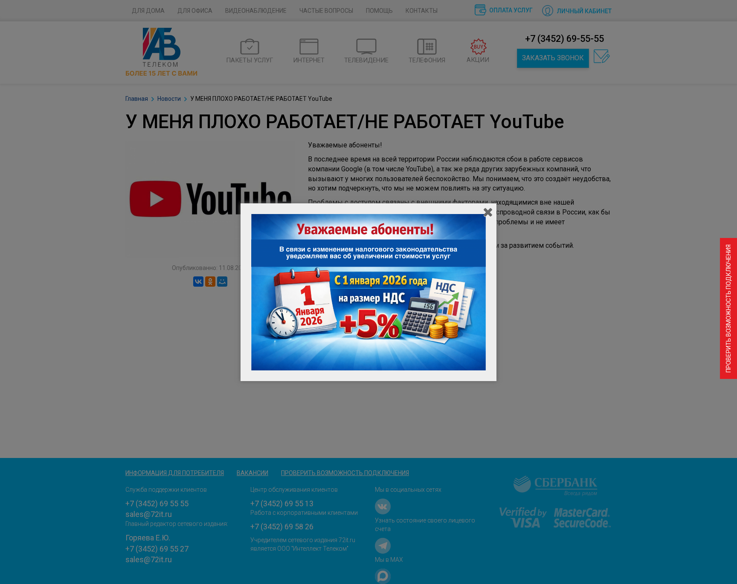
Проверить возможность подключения (728, 308)
